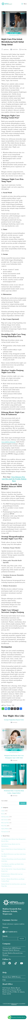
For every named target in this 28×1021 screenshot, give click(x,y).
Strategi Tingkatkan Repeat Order (14, 719)
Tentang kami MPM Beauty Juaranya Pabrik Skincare (12, 949)
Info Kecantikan (5, 816)
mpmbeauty (6, 49)
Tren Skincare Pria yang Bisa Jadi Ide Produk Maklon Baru (14, 479)
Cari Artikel (4, 800)
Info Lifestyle (4, 819)
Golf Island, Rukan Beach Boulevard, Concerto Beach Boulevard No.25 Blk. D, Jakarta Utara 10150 (14, 991)
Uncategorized (4, 831)
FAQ (4, 980)
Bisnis (2, 813)
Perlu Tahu (24, 49)
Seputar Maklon (5, 828)
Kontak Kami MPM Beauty (12, 977)
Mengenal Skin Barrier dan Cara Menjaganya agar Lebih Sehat (14, 756)
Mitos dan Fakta (5, 822)
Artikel (3, 810)
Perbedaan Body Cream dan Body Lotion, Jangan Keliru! (14, 792)
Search (23, 803)
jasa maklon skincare (8, 442)
